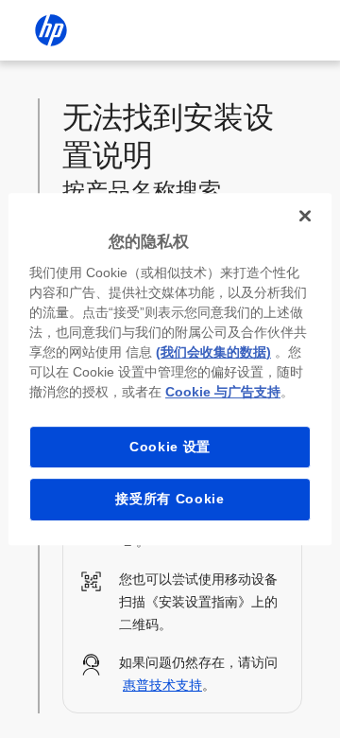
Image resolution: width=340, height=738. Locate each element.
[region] (170, 369)
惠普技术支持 (162, 685)
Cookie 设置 (170, 446)
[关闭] (305, 216)
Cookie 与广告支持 (222, 391)
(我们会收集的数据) (213, 352)
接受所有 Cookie (170, 498)
